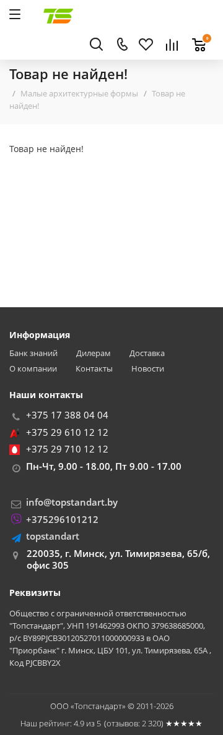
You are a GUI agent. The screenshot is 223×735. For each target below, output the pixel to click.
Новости (147, 369)
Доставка (147, 353)
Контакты (94, 369)
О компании (33, 369)
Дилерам (93, 353)
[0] (195, 37)
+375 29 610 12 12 (67, 432)
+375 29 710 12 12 (67, 449)
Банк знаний (33, 353)
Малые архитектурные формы (79, 93)
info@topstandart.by (72, 502)
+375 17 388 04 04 (67, 415)
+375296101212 (62, 519)
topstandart (52, 536)
